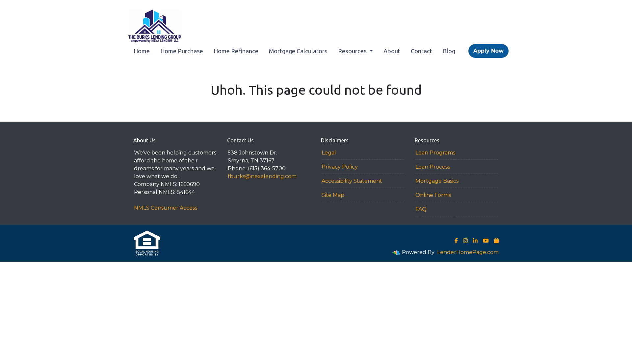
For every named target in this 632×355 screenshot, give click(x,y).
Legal (329, 153)
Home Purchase (181, 51)
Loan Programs (435, 153)
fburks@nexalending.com (262, 176)
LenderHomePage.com (468, 252)
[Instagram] (465, 240)
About (391, 51)
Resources (353, 51)
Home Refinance (236, 51)
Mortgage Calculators (298, 51)
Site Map (333, 195)
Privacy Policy (340, 167)
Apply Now (488, 51)
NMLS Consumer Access (165, 208)
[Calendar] (496, 240)
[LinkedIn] (475, 240)
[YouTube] (486, 240)
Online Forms (433, 195)
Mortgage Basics (437, 181)
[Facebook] (456, 240)
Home (142, 51)
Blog (449, 51)
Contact (421, 51)
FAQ (421, 209)
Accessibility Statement (352, 181)
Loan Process (432, 167)
